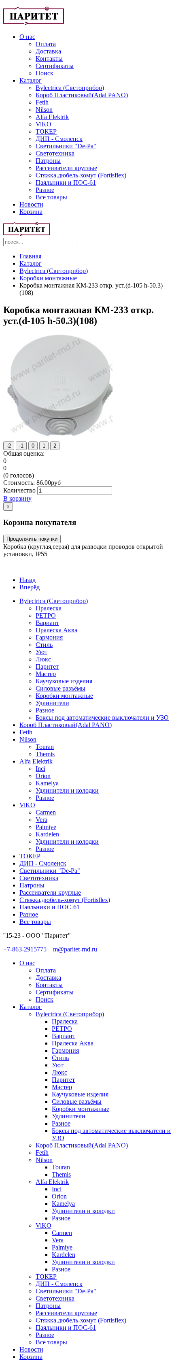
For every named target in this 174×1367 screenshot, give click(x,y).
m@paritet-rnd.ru (74, 949)
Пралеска (49, 608)
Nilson (44, 109)
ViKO (43, 124)
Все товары (51, 197)
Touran (45, 746)
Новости (31, 204)
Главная (30, 256)
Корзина (30, 211)
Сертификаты (55, 65)
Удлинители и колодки (67, 790)
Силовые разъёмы (60, 688)
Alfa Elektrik (52, 116)
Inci (40, 768)
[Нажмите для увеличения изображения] (59, 433)
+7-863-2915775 (25, 949)
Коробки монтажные (48, 278)
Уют (41, 651)
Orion (43, 775)
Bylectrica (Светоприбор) (70, 87)
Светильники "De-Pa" (66, 146)
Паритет (47, 666)
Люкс (43, 659)
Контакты (49, 58)
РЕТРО (46, 615)
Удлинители (52, 702)
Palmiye (46, 826)
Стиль (44, 644)
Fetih (42, 102)
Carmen (46, 812)
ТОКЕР (46, 131)
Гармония (49, 637)
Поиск (44, 73)
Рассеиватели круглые (66, 167)
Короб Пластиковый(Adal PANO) (82, 95)
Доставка (48, 51)
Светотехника (55, 153)
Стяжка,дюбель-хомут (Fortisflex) (81, 175)
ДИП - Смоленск (59, 138)
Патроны (48, 160)
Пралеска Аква (56, 630)
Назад (27, 579)
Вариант (47, 622)
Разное (45, 189)
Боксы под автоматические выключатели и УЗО (102, 717)
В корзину (17, 498)
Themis (45, 754)
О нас (27, 36)
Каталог (30, 80)
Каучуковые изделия (64, 681)
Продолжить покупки (31, 539)
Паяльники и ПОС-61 (66, 182)
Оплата (46, 44)
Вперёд (29, 587)
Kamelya (47, 783)
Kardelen (47, 834)
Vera (41, 819)
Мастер (46, 673)
